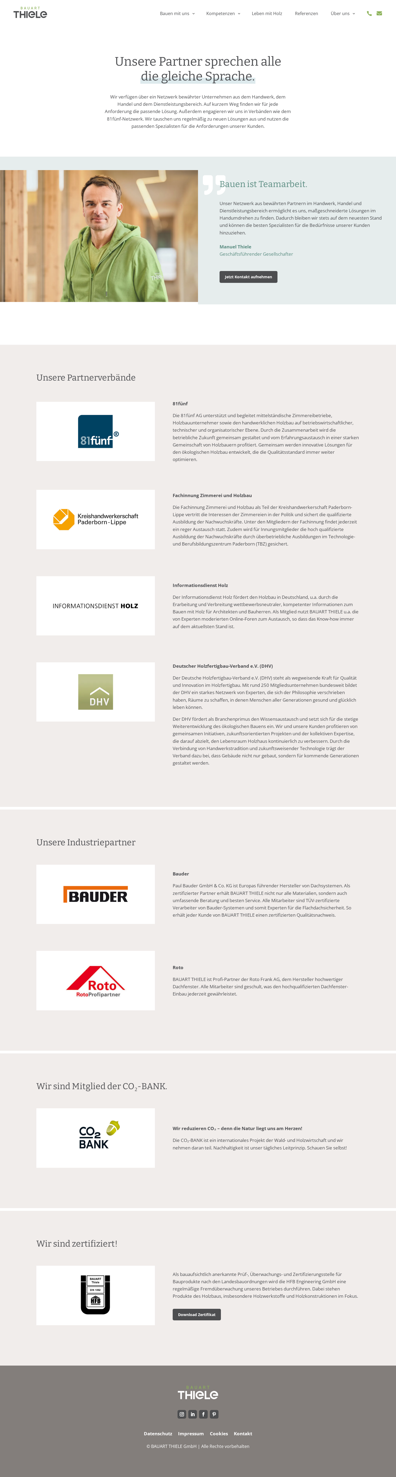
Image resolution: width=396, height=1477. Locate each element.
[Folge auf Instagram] (182, 1414)
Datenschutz (158, 1434)
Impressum (191, 1434)
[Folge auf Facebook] (203, 1414)
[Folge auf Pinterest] (214, 1414)
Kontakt (243, 1434)
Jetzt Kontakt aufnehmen (248, 276)
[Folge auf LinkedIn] (192, 1414)
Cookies (219, 1434)
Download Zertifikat (197, 1314)
